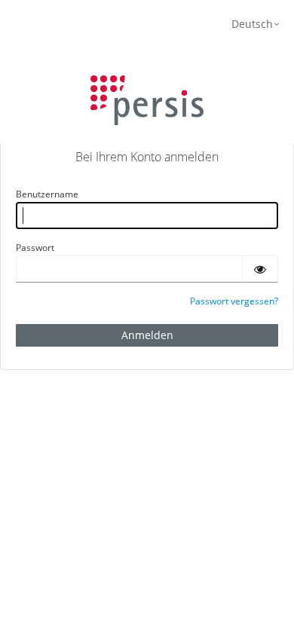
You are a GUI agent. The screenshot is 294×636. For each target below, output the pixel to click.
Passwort (35, 247)
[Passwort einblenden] (260, 269)
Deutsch (252, 24)
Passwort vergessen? (234, 301)
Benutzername (47, 194)
